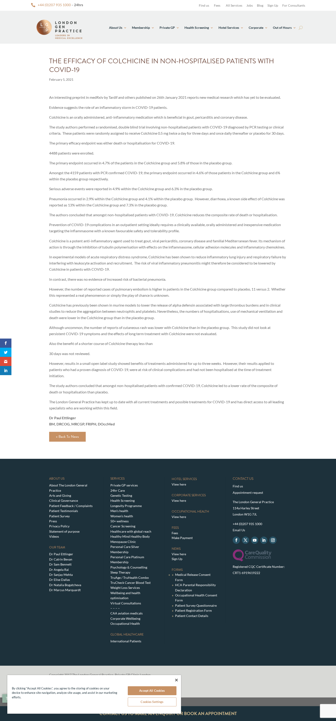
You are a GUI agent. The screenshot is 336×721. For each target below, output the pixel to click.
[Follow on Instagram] (273, 540)
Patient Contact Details (191, 616)
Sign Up (272, 5)
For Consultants (293, 5)
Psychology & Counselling (128, 567)
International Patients (125, 641)
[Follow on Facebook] (236, 540)
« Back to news (67, 436)
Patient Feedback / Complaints (71, 506)
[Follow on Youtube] (254, 540)
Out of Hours (282, 27)
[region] (94, 694)
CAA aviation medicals (126, 613)
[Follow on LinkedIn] (263, 540)
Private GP (167, 27)
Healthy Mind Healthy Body (130, 536)
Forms (177, 569)
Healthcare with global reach (130, 531)
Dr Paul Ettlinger (61, 554)
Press (53, 521)
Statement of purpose (64, 531)
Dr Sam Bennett (60, 564)
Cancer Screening (122, 526)
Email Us (239, 530)
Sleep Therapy (120, 572)
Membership (141, 27)
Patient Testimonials (63, 511)
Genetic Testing (121, 495)
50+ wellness (119, 521)
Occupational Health (125, 623)
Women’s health (121, 516)
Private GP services (124, 485)
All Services (234, 5)
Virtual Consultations (125, 603)
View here (179, 484)
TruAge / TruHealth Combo (129, 577)
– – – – (115, 608)
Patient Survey (59, 516)
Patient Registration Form (193, 610)
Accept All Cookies (152, 690)
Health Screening (196, 27)
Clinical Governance (63, 500)
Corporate (256, 27)
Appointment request (248, 492)
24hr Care (117, 490)
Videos (54, 536)
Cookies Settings (152, 702)
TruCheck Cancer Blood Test (130, 583)
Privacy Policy (59, 526)
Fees (217, 5)
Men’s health (119, 511)
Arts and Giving (60, 495)
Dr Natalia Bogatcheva (65, 585)
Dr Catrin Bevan (60, 559)
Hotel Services (229, 27)
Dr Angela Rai (59, 569)
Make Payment (182, 538)
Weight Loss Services (125, 588)
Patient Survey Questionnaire (196, 605)
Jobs (249, 5)
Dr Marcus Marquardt (65, 590)
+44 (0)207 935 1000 (54, 5)
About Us (115, 27)
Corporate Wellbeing (125, 618)
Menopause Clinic (123, 542)
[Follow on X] (245, 540)
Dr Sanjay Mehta (61, 575)
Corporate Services (189, 495)
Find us (203, 5)
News (176, 548)
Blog (260, 5)
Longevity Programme (126, 506)
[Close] (176, 680)
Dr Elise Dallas (59, 580)
